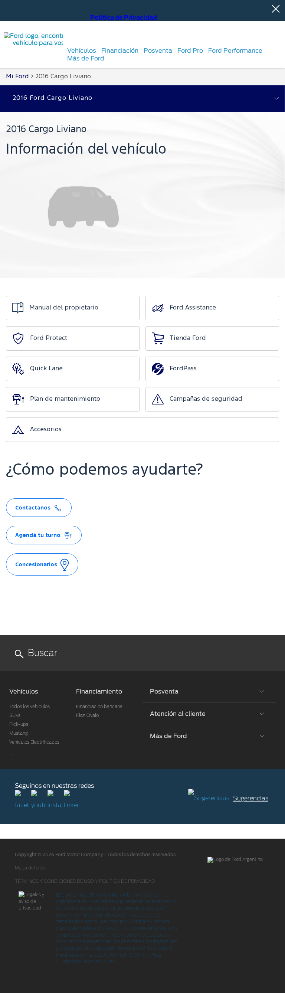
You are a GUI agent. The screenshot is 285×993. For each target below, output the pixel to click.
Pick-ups (18, 724)
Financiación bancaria (99, 706)
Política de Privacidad (123, 17)
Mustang (18, 733)
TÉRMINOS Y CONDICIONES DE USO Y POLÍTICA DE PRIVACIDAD (85, 881)
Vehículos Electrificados (34, 742)
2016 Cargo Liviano (63, 76)
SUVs (14, 715)
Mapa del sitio (30, 868)
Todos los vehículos (29, 706)
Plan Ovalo (87, 715)
